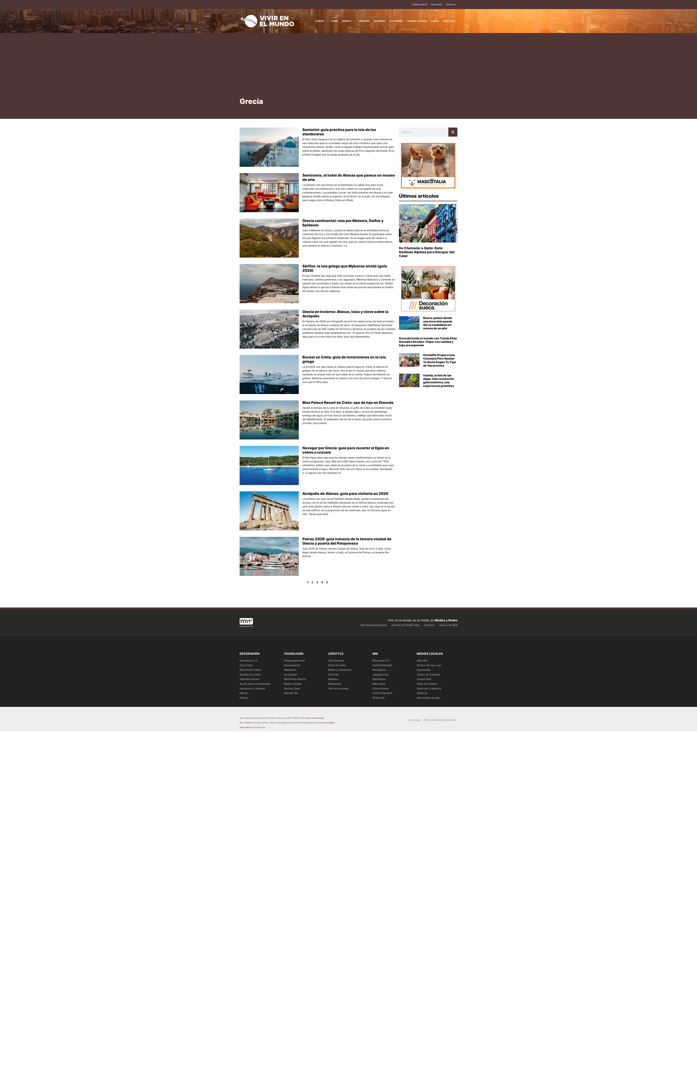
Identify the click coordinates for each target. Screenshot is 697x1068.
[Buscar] (452, 132)
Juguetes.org (380, 674)
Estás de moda (337, 665)
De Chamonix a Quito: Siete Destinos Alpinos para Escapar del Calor (427, 252)
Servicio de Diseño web (405, 625)
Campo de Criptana (428, 674)
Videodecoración (250, 679)
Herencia (422, 692)
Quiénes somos (419, 4)
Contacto (450, 4)
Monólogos (378, 679)
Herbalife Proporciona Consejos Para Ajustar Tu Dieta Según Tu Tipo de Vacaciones (439, 360)
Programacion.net (294, 660)
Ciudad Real (424, 679)
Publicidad (436, 4)
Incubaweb (290, 674)
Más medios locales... (429, 697)
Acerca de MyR (448, 625)
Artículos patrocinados (373, 625)
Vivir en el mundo (338, 688)
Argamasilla (423, 669)
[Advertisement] (348, 69)
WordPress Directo (295, 679)
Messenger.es (292, 665)
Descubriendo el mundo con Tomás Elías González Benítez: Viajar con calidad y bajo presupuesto (428, 341)
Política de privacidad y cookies (439, 719)
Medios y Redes (446, 620)
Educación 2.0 (380, 660)
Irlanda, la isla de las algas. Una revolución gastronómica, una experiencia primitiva (438, 381)
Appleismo (290, 669)
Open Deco (246, 665)
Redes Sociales (293, 683)
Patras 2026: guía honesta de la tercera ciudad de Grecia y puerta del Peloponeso (346, 541)
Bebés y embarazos (340, 669)
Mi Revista (378, 697)
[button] (325, 21)
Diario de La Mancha (429, 688)
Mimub (244, 692)
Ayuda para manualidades (255, 683)
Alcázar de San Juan (429, 665)
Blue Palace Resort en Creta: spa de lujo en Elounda (348, 402)
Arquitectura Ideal (250, 674)
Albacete (422, 660)
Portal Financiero (382, 692)
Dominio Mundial (382, 665)
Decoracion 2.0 (249, 660)
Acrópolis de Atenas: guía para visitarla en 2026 (345, 493)
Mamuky (333, 679)
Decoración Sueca (250, 669)
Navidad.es (379, 669)
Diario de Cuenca (427, 683)
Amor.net (333, 674)
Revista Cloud (292, 688)
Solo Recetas (336, 660)
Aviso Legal (414, 719)
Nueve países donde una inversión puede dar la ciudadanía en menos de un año (437, 323)
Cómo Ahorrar (380, 688)
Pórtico (244, 697)
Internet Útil (291, 692)
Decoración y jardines (252, 688)
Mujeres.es (334, 683)
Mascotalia (378, 683)
